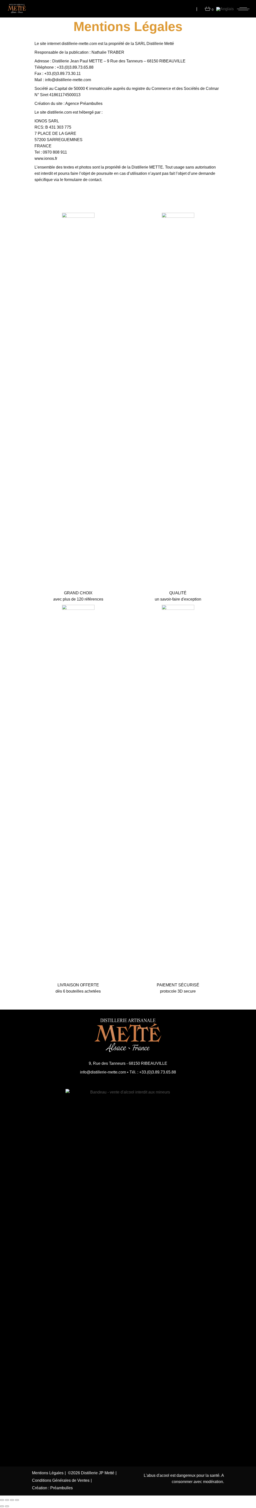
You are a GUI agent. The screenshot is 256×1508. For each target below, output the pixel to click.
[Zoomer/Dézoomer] (2, 1500)
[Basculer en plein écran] (7, 1500)
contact (94, 180)
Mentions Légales (48, 1473)
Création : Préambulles (52, 1488)
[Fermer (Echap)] (17, 1500)
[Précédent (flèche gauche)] (2, 1506)
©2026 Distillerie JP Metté (91, 1473)
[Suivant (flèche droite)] (7, 1506)
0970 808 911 (55, 152)
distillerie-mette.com (79, 43)
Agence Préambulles (83, 103)
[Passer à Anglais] (225, 9)
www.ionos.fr (45, 158)
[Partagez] (12, 1500)
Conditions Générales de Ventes (61, 1480)
